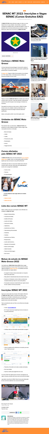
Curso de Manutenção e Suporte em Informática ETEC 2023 (38, 39)
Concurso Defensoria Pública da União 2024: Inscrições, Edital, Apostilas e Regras (39, 59)
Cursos (12, 2)
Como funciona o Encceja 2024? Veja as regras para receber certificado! (39, 79)
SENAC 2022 (5, 73)
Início (10, 2)
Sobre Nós (43, 2)
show (12, 56)
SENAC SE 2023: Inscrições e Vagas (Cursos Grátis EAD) (38, 118)
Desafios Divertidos (36, 2)
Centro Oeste (29, 2)
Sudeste (16, 2)
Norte (25, 2)
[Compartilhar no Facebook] (16, 412)
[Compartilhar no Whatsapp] (20, 412)
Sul (23, 2)
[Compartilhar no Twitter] (18, 412)
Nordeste (20, 2)
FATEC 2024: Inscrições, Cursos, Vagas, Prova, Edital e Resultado (38, 99)
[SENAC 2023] (4, 2)
